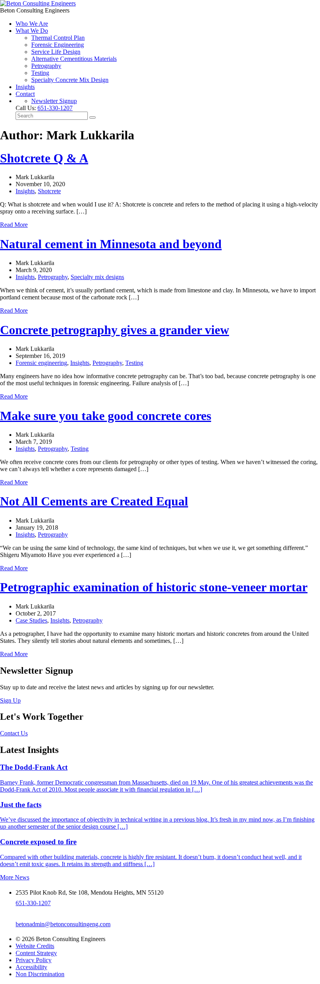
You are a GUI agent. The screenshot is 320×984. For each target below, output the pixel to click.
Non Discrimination (40, 974)
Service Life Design (55, 51)
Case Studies (31, 620)
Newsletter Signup (54, 101)
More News (14, 877)
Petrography (46, 65)
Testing (40, 72)
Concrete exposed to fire (38, 842)
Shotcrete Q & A (44, 158)
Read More (14, 224)
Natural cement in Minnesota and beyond (111, 244)
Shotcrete (49, 191)
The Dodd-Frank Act (34, 767)
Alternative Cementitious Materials (74, 58)
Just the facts (20, 805)
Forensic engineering (41, 362)
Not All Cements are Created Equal (94, 501)
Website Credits (35, 946)
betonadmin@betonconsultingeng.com (63, 924)
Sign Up (10, 700)
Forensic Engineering (57, 44)
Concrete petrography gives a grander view (114, 330)
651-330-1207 (55, 108)
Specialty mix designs (97, 277)
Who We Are (32, 23)
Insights (25, 87)
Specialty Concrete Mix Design (69, 80)
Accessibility (31, 967)
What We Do (32, 30)
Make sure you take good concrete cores (105, 416)
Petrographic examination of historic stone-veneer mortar (154, 587)
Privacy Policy (34, 960)
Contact (25, 94)
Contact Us (14, 733)
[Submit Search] (92, 117)
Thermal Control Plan (58, 37)
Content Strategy (36, 953)
